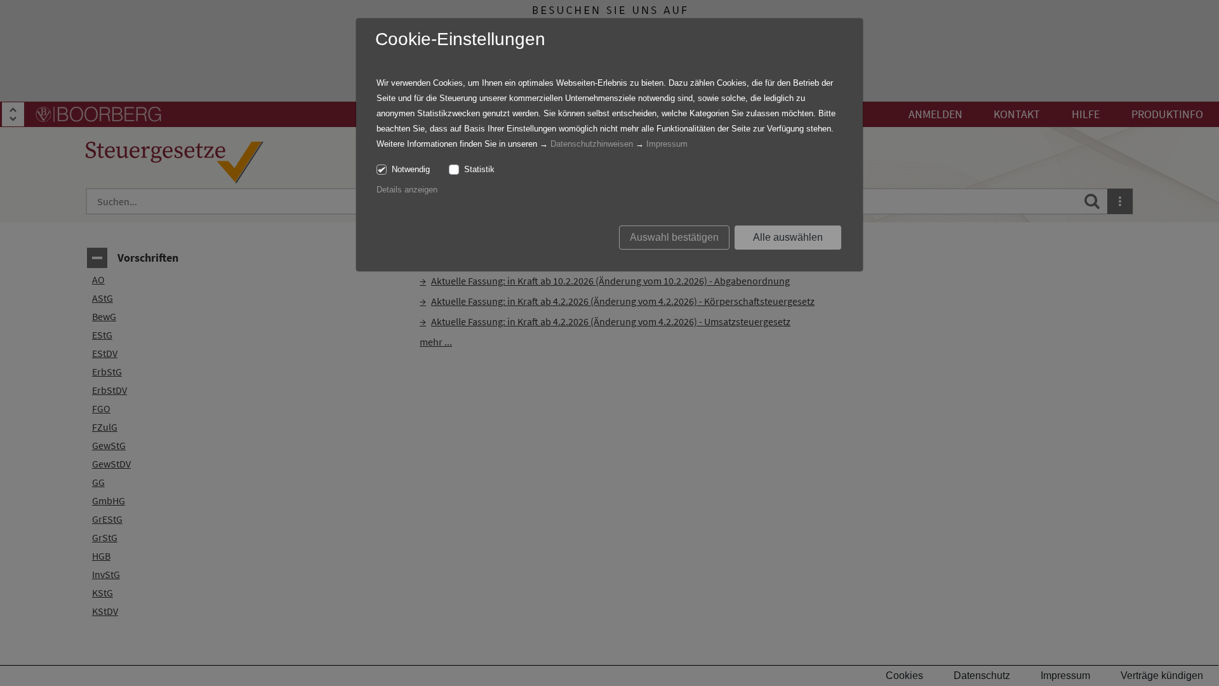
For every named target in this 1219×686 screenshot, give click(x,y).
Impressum (667, 144)
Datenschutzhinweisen (591, 144)
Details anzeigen (406, 189)
